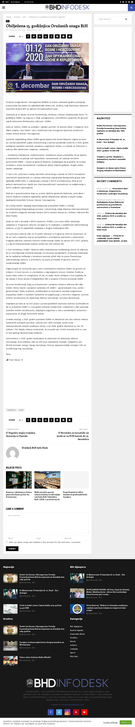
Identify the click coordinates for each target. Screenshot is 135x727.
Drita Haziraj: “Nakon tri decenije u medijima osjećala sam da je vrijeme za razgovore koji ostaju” (107, 607)
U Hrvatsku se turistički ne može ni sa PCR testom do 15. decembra (73, 436)
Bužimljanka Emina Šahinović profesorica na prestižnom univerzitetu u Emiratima (110, 204)
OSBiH (21, 410)
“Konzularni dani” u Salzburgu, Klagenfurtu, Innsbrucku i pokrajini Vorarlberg (112, 191)
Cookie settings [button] (110, 722)
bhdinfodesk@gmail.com (73, 705)
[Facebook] (51, 712)
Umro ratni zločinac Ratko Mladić (35, 657)
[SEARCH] (126, 19)
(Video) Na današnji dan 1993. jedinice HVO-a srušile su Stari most (112, 215)
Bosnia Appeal (76, 630)
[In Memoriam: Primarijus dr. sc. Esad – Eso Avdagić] (10, 594)
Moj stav (74, 656)
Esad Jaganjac (103, 236)
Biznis (73, 641)
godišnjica (11, 410)
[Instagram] (67, 712)
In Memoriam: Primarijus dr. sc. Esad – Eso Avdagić (39, 591)
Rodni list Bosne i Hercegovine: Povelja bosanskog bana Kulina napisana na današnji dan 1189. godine (42, 577)
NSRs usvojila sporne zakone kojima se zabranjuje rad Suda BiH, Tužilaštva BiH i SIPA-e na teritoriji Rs (47, 496)
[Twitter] (59, 712)
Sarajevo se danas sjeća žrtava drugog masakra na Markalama (42, 643)
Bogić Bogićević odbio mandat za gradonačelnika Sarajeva (75, 494)
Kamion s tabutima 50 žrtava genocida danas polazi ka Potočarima (19, 494)
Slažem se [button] (125, 722)
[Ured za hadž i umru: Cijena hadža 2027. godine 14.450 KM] (10, 609)
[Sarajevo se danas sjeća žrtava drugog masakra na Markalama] (10, 646)
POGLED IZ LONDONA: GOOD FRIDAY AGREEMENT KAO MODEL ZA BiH (112, 238)
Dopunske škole (77, 634)
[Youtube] (84, 712)
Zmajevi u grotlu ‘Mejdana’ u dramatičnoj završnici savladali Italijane (111, 159)
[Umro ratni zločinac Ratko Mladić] (10, 661)
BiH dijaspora (76, 626)
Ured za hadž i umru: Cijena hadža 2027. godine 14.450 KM (40, 606)
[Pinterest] (76, 712)
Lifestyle (74, 649)
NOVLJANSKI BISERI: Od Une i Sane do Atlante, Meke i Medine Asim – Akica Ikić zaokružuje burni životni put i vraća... (108, 592)
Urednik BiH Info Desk (17, 30)
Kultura (73, 645)
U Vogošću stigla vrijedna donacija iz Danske (20, 434)
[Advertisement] (47, 382)
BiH (8, 21)
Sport (72, 653)
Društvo (73, 638)
